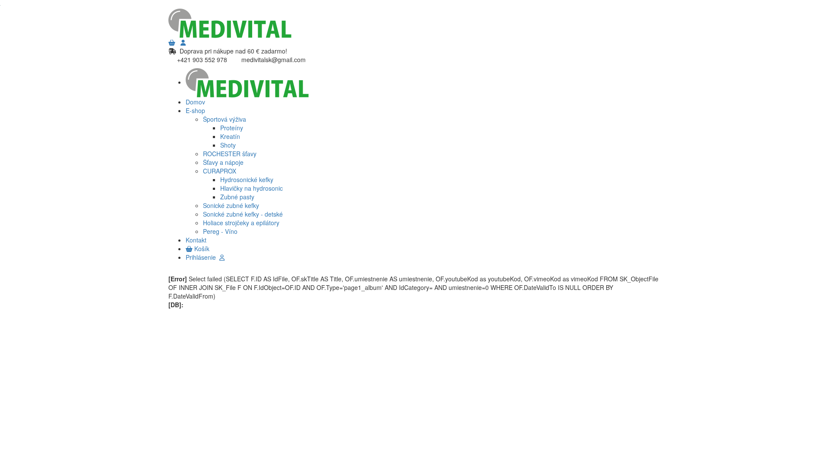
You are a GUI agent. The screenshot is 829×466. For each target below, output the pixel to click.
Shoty (228, 145)
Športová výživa (224, 119)
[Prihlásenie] (183, 42)
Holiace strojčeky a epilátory (241, 222)
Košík (201, 248)
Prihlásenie (202, 257)
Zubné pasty (237, 196)
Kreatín (230, 136)
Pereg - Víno (220, 231)
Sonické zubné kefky (231, 205)
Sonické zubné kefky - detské (243, 214)
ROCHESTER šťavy (229, 153)
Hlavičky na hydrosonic (251, 188)
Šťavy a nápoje (223, 162)
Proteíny (231, 127)
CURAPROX (219, 171)
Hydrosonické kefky (246, 179)
